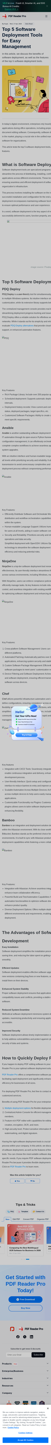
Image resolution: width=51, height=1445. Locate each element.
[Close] (48, 1408)
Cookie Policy (13, 1428)
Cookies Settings (25, 1433)
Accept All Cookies (25, 1440)
